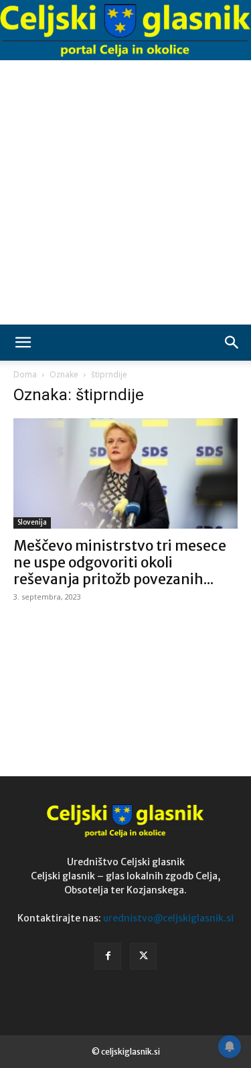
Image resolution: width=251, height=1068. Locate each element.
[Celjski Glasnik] (125, 30)
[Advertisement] (125, 192)
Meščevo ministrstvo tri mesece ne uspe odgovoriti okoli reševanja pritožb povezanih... (119, 562)
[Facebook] (107, 956)
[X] (143, 956)
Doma (25, 374)
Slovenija (32, 522)
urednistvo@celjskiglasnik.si (168, 918)
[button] (22, 343)
